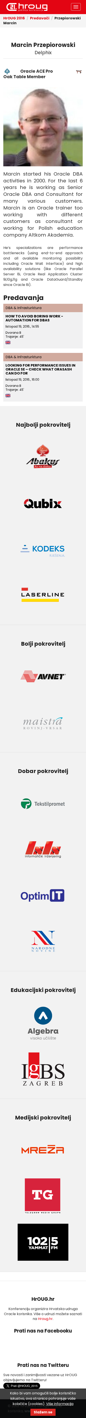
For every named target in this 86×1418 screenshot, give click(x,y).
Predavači (39, 18)
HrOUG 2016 (26, 7)
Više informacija (59, 1403)
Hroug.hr (45, 1318)
